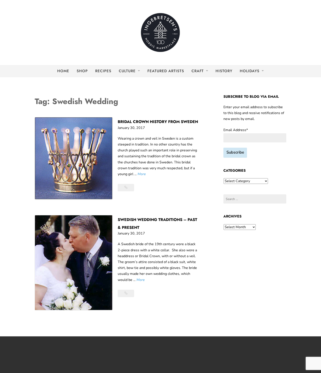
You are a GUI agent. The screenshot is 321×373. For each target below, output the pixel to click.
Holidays (249, 71)
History (224, 71)
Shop (82, 71)
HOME (63, 71)
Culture (127, 71)
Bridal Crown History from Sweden (158, 122)
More (142, 174)
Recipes (103, 71)
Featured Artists (165, 71)
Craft (198, 71)
